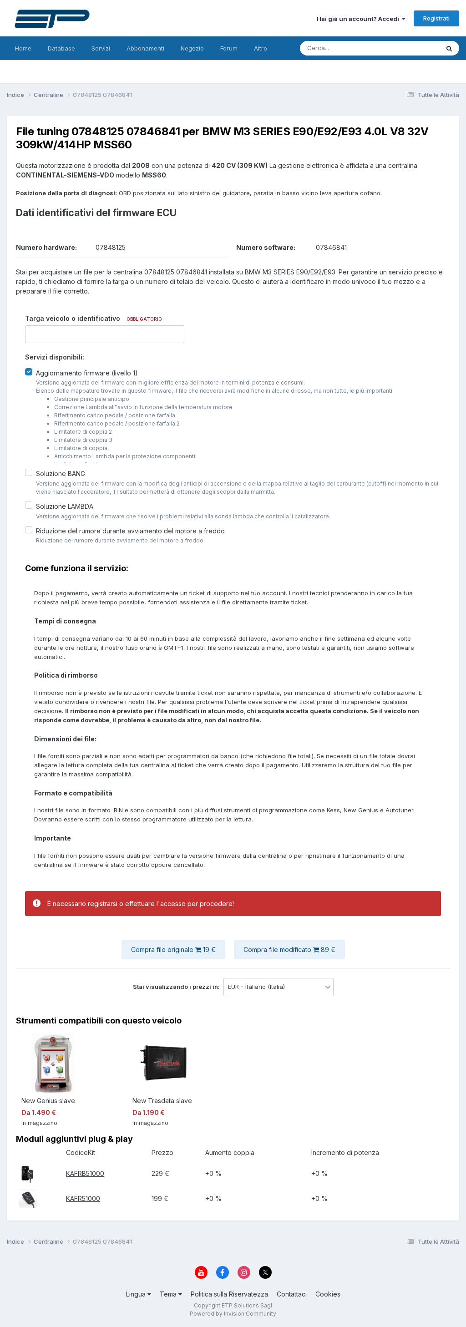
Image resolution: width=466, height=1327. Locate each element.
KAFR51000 (83, 1198)
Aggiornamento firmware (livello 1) (87, 372)
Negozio (192, 48)
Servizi (100, 48)
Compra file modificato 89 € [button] (289, 949)
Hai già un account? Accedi (359, 18)
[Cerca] (449, 48)
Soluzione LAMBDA (64, 506)
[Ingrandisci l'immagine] (26, 1173)
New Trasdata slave (162, 1100)
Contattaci (292, 1294)
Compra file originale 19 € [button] (173, 949)
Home (23, 48)
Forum (229, 48)
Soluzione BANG (60, 473)
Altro (260, 48)
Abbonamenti (145, 48)
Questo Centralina (403, 48)
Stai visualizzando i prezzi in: (177, 986)
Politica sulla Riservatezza (229, 1294)
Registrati (436, 18)
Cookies (327, 1294)
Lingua (136, 1294)
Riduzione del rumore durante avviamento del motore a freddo (130, 530)
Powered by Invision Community (233, 1313)
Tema (169, 1294)
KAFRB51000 (85, 1173)
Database (61, 48)
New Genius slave (48, 1100)
